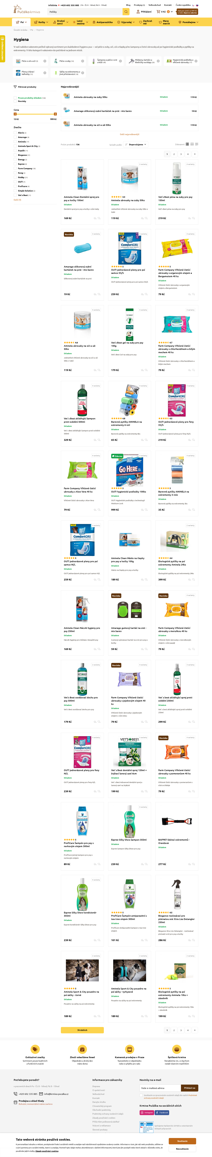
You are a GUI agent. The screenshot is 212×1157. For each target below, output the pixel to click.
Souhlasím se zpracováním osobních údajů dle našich (170, 1096)
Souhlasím (182, 1141)
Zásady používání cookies (103, 1117)
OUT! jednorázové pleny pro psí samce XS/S (128, 271)
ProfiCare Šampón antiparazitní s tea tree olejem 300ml (129, 917)
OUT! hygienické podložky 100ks (128, 491)
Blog (128, 5)
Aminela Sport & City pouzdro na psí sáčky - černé (81, 993)
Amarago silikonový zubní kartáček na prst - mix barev (103, 110)
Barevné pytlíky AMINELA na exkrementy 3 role (173, 493)
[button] (129, 134)
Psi (31, 30)
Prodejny (139, 5)
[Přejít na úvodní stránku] (27, 8)
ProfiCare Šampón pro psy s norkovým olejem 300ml (79, 844)
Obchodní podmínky (101, 1109)
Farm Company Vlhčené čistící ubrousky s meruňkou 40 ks (174, 629)
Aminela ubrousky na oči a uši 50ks (92, 124)
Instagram (149, 1113)
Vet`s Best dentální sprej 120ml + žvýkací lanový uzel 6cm (129, 771)
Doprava (96, 1086)
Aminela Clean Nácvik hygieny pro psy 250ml (82, 629)
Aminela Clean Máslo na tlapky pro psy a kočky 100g (127, 559)
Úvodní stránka (21, 30)
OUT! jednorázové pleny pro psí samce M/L (81, 563)
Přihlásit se (189, 1088)
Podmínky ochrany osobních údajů (107, 1113)
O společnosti (98, 1090)
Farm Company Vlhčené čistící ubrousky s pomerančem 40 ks (174, 771)
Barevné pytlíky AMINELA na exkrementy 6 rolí (126, 423)
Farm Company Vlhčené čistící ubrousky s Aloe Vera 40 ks (80, 490)
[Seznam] (196, 144)
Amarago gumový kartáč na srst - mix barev (128, 629)
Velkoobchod (155, 5)
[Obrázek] (192, 144)
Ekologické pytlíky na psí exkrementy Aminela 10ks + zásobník (173, 995)
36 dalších (82, 1030)
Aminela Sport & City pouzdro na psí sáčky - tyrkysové (128, 990)
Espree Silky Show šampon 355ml (129, 839)
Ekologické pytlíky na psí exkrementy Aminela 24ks (172, 563)
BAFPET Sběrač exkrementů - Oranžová (174, 841)
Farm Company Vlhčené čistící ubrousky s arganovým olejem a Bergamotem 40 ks (175, 273)
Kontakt (168, 5)
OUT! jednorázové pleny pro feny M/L (81, 771)
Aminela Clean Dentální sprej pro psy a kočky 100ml (81, 198)
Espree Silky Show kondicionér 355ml (80, 914)
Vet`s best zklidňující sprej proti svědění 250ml (175, 699)
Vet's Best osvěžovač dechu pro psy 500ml (81, 699)
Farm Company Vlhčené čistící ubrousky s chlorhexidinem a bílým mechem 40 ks (176, 349)
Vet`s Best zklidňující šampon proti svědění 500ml (79, 420)
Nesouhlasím (182, 1149)
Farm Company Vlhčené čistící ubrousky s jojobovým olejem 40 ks (128, 700)
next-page (195, 154)
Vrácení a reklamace (101, 1125)
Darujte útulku (99, 1102)
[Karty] (187, 144)
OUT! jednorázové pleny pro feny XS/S (176, 423)
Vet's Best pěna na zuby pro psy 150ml (175, 198)
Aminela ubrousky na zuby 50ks (90, 96)
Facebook (164, 1113)
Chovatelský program (102, 1106)
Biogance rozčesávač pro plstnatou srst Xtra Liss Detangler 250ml (176, 919)
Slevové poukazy (99, 1129)
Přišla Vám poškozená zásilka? (105, 1121)
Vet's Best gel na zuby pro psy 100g (127, 344)
